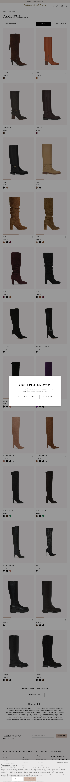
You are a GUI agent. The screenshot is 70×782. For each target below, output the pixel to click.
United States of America (26, 396)
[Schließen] (58, 381)
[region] (35, 771)
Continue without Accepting (63, 762)
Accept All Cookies (30, 779)
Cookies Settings (17, 779)
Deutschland (47, 396)
